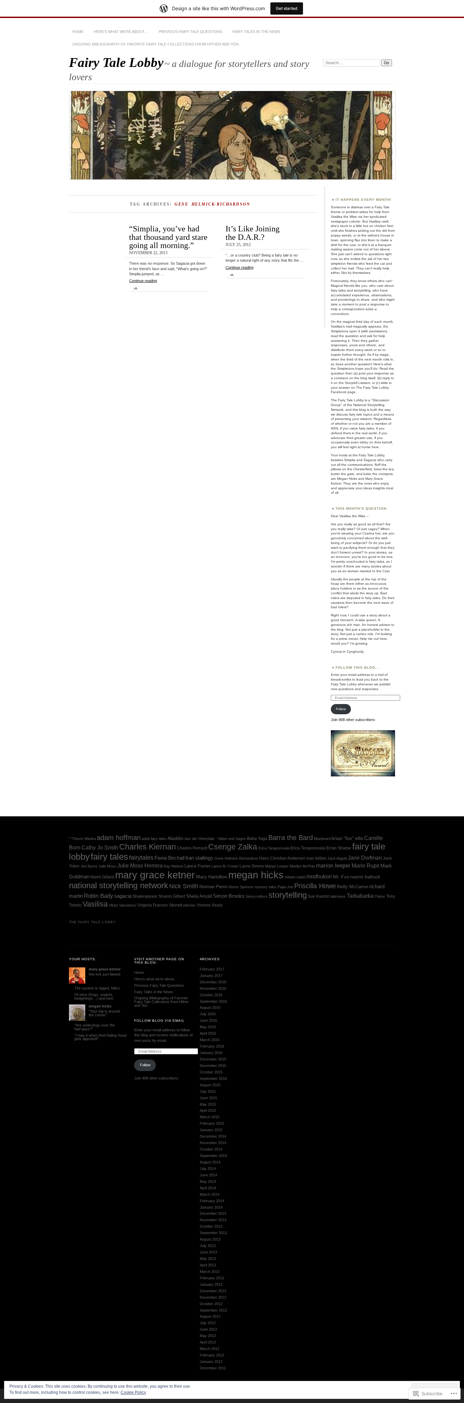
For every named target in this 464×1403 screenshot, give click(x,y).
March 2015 (209, 1117)
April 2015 (208, 1110)
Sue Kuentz (318, 896)
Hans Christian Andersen (282, 858)
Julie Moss (107, 866)
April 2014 (208, 1188)
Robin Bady (98, 896)
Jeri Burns (89, 866)
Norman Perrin (213, 886)
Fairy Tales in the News (256, 32)
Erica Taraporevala (273, 848)
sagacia (122, 896)
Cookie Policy (133, 1392)
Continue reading (143, 284)
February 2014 (212, 1201)
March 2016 (209, 1040)
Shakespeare (144, 896)
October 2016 (211, 995)
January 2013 (211, 1284)
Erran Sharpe (338, 848)
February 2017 (212, 969)
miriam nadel (295, 877)
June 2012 (208, 1329)
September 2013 (213, 1233)
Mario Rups (365, 866)
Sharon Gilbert (171, 896)
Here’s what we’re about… (121, 32)
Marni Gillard (102, 877)
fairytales (141, 857)
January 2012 (211, 1362)
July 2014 (208, 1169)
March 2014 (209, 1194)
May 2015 (208, 1104)
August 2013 (210, 1239)
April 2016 (208, 1033)
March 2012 (209, 1349)
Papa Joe (285, 887)
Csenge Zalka (232, 846)
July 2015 (208, 1091)
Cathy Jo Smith (100, 847)
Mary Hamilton (211, 876)
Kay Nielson (173, 866)
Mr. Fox (341, 876)
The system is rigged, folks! (97, 988)
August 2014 (210, 1162)
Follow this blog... (357, 667)
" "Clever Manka (82, 839)
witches (189, 905)
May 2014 (208, 1181)
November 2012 (213, 1297)
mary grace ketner (155, 874)
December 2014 (213, 1136)
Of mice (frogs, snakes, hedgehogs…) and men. (94, 996)
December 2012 (213, 1291)
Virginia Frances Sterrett (160, 905)
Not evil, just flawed (104, 974)
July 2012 (208, 1323)
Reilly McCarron (352, 886)
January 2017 (211, 976)
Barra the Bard (290, 837)
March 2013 (209, 1271)
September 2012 (213, 1310)
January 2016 (211, 1053)
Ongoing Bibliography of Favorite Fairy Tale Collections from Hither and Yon (155, 44)
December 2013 (213, 1213)
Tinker (380, 896)
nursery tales (265, 887)
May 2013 (208, 1259)
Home (78, 32)
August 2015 (210, 1085)
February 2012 (212, 1355)
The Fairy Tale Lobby (92, 922)
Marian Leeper (277, 866)
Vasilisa (95, 904)
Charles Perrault (192, 848)
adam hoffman (119, 837)
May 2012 (208, 1336)
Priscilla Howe (315, 886)
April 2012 (208, 1342)
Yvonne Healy (209, 905)
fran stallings (199, 858)
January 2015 (211, 1130)
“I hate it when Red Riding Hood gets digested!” (100, 1037)
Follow (341, 709)
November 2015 (213, 1066)
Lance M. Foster (224, 866)
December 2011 (213, 1368)
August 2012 (210, 1316)
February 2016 (212, 1046)
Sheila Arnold (199, 896)
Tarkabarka (360, 896)
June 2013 (208, 1252)
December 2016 (213, 982)
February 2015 (212, 1123)
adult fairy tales (154, 839)
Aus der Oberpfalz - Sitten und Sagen (215, 839)
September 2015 (213, 1078)
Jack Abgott (337, 858)
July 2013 (208, 1246)
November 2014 (213, 1143)
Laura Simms (251, 866)
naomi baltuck (365, 876)
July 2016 (208, 1014)
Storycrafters (256, 896)
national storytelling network (118, 885)
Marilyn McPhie (302, 866)
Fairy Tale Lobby (116, 62)
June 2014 (208, 1175)
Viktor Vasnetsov (123, 905)
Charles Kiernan (147, 846)
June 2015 (208, 1098)
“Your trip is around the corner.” (104, 1013)
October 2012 (211, 1304)
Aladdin (175, 838)
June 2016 (208, 1020)
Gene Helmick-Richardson (236, 858)
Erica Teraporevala (307, 848)
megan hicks (256, 874)
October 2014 (211, 1149)
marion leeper (333, 865)
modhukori (319, 876)
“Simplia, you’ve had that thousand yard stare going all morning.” (168, 237)
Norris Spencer (241, 887)
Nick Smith (183, 886)
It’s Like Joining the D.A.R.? (253, 232)
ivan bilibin (316, 858)
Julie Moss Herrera (140, 866)
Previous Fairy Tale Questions (190, 32)
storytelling (287, 894)
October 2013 (211, 1226)
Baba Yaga (257, 838)
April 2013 (208, 1265)
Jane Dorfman (365, 858)
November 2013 (213, 1220)
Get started (287, 8)
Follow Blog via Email (159, 1020)
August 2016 (210, 1007)
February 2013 (212, 1278)
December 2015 (213, 1059)
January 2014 (211, 1207)
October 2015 (211, 1072)
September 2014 (213, 1156)
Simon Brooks (229, 896)
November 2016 (213, 988)
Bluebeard (322, 839)
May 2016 (208, 1027)
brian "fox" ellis (347, 838)
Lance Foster (197, 866)
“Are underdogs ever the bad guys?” (94, 1027)
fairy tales (109, 857)
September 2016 (213, 1001)
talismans (338, 896)
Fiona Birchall (169, 858)
